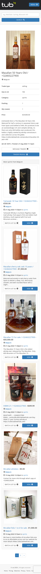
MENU (33, 5)
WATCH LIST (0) (11, 223)
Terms (28, 571)
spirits (25, 210)
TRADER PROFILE (19, 154)
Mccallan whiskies (10, 469)
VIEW (29, 223)
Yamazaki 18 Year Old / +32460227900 (20, 201)
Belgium (8, 206)
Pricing (11, 571)
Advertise (17, 571)
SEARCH (19, 20)
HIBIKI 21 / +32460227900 (14, 406)
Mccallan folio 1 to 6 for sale (15, 528)
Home (6, 571)
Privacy (23, 571)
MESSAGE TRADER (20, 149)
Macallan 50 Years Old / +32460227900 (15, 74)
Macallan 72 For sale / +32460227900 (19, 337)
